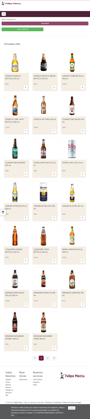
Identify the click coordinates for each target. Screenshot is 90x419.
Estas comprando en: (9, 19)
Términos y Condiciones (53, 402)
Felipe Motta (18, 402)
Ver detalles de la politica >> (24, 415)
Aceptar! (71, 408)
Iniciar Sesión (21, 29)
